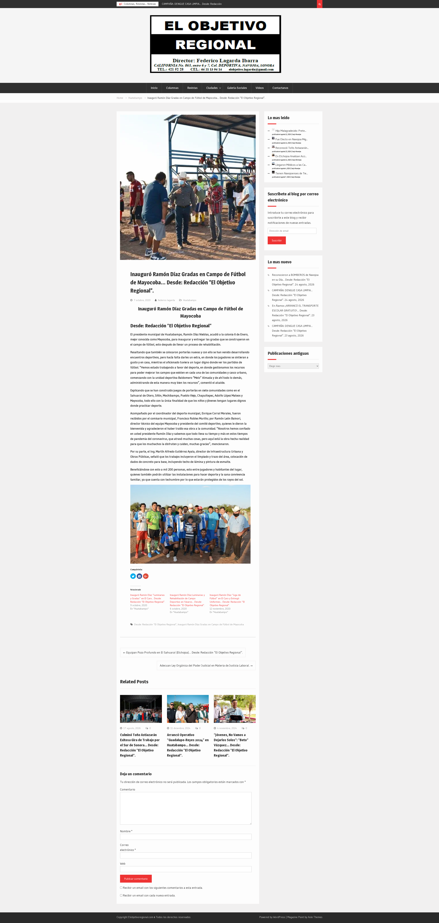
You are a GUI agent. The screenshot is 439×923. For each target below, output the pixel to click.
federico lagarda (166, 300)
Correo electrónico (128, 847)
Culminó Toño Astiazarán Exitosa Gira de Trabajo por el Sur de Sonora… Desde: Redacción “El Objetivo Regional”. (140, 745)
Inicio (154, 88)
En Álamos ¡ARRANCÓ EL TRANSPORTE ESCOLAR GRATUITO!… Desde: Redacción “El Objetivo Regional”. (295, 310)
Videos (260, 88)
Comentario (127, 789)
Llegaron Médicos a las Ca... (291, 164)
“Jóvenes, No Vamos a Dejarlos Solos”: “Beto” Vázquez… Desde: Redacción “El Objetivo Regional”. (231, 745)
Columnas (172, 88)
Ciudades (212, 88)
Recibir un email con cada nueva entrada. (149, 895)
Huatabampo (189, 300)
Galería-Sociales (237, 88)
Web (122, 863)
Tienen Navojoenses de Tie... (291, 173)
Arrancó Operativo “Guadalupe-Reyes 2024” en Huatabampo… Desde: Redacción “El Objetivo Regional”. (188, 745)
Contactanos (280, 88)
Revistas (192, 88)
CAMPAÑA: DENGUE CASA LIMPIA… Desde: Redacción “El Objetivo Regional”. (292, 295)
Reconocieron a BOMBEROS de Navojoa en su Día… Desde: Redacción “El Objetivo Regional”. (295, 279)
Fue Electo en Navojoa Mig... (291, 139)
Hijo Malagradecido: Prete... (290, 130)
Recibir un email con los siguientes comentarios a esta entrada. (163, 887)
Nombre (126, 831)
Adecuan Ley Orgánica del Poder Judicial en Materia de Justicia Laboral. (205, 665)
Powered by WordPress (272, 917)
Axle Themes (315, 917)
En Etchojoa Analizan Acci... (291, 156)
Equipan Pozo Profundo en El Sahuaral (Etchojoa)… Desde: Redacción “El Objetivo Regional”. (184, 652)
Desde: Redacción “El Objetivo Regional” (155, 624)
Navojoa (298, 134)
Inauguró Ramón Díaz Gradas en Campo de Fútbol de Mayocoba (211, 624)
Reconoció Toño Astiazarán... (292, 147)
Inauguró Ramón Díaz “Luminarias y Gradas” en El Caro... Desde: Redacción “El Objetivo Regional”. (147, 598)
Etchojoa (298, 160)
